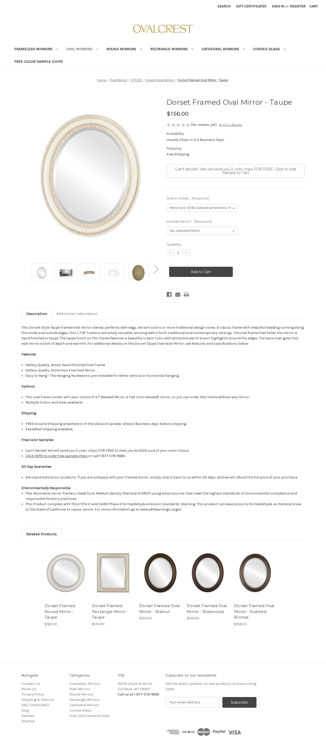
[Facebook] (169, 294)
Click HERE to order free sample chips (56, 456)
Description (36, 313)
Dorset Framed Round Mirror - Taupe (60, 611)
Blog (25, 710)
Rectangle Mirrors (169, 49)
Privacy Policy (32, 694)
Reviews (27, 716)
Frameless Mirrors (33, 49)
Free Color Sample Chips (38, 61)
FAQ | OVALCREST (35, 705)
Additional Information (77, 313)
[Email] (177, 294)
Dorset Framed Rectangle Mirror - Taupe (110, 611)
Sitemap (28, 721)
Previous (25, 269)
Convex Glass (267, 49)
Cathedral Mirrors (221, 49)
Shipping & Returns (38, 700)
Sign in (278, 6)
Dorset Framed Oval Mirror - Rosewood (207, 608)
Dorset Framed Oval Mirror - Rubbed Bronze (254, 611)
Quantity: (174, 244)
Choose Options (65, 573)
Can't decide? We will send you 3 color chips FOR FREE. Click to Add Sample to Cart (235, 171)
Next (156, 269)
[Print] (186, 294)
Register (298, 6)
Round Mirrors (121, 49)
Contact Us (30, 683)
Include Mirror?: (189, 221)
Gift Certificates (251, 6)
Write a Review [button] (230, 125)
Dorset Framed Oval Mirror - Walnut (159, 608)
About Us (28, 689)
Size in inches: (188, 198)
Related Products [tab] (41, 534)
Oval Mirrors (79, 49)
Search (224, 6)
